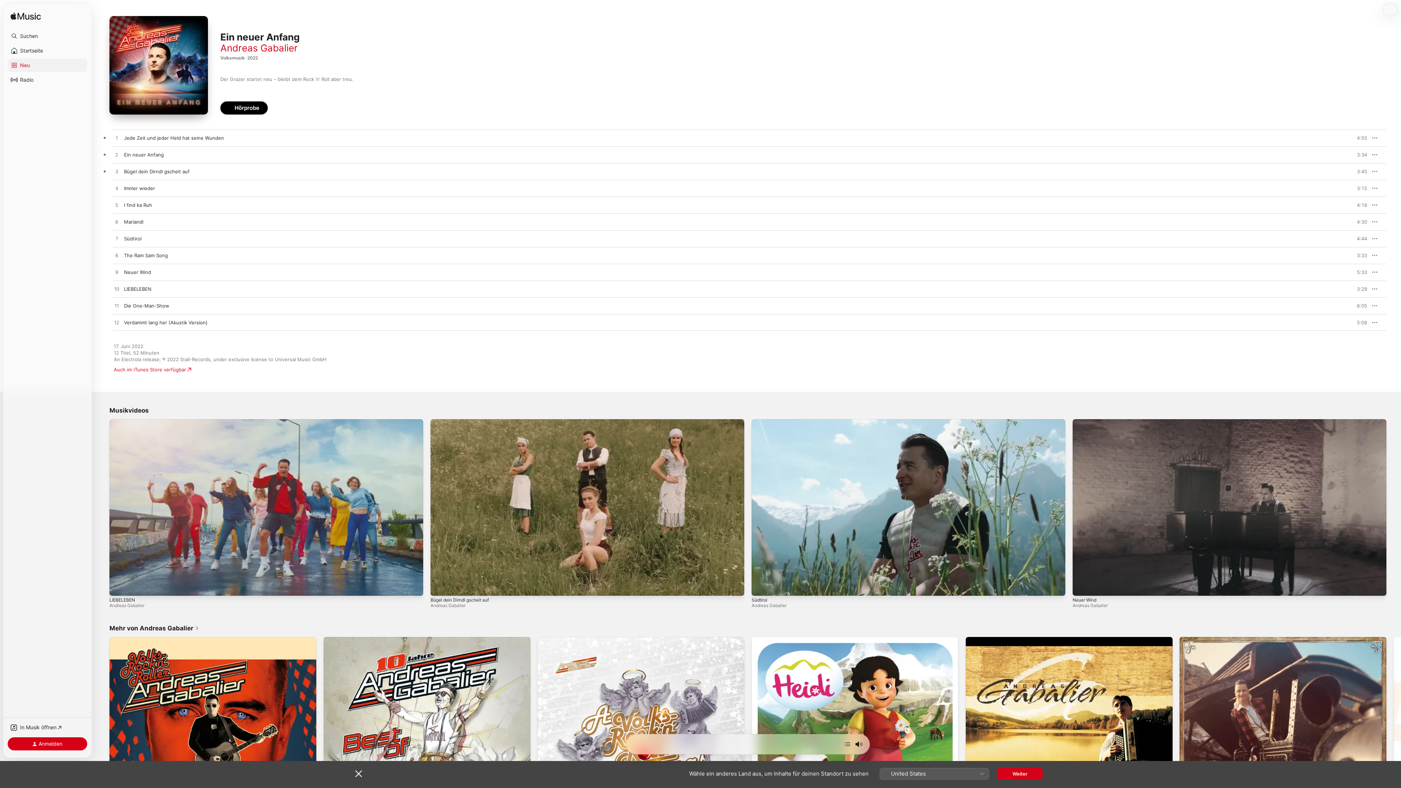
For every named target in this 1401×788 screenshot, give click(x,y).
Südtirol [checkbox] (133, 239)
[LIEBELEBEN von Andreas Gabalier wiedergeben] (116, 289)
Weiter (1019, 774)
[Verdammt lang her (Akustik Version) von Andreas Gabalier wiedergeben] (116, 323)
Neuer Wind (1084, 600)
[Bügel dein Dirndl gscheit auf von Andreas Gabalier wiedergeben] (116, 172)
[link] (154, 628)
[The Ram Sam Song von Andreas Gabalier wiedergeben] (116, 255)
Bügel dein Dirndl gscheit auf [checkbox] (157, 171)
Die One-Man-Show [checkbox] (146, 306)
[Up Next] (847, 744)
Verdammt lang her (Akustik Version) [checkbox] (166, 322)
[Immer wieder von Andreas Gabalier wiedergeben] (116, 188)
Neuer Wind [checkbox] (137, 272)
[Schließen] (358, 773)
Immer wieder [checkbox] (139, 188)
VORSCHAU (1357, 138)
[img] (26, 16)
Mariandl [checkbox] (133, 222)
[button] (47, 36)
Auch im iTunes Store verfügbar (150, 369)
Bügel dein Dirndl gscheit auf (460, 600)
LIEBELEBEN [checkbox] (137, 289)
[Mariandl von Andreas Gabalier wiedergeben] (116, 222)
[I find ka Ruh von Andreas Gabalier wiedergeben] (116, 205)
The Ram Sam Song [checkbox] (146, 255)
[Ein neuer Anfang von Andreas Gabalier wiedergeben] (116, 155)
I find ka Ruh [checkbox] (138, 205)
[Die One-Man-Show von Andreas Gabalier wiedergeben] (116, 306)
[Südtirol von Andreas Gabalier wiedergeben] (116, 239)
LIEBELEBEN (122, 600)
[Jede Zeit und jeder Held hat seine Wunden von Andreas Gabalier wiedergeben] (116, 138)
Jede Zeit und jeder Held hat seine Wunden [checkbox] (174, 138)
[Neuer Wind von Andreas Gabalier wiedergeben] (116, 272)
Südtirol (759, 600)
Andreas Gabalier (259, 48)
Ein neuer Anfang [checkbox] (144, 155)
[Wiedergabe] (118, 586)
